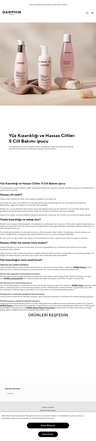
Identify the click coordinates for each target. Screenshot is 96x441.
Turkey (10, 394)
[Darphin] (11, 13)
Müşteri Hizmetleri (48, 407)
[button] (92, 12)
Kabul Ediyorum (48, 425)
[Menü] (92, 12)
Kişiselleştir (47, 434)
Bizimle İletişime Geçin (48, 410)
